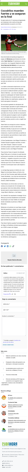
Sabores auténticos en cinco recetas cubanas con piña (15, 405)
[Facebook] (2, 246)
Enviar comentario (8, 344)
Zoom (10, 426)
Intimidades (11, 411)
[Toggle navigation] (26, 4)
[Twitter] (5, 246)
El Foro (10, 395)
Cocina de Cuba (12, 402)
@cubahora (6, 463)
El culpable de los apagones (15, 398)
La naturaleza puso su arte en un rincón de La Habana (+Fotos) (16, 430)
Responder (6, 294)
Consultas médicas (13, 418)
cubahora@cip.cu (8, 465)
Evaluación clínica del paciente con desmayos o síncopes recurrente (17, 421)
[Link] (13, 246)
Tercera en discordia (11, 374)
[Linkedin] (8, 246)
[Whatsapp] (11, 246)
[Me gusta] (12, 294)
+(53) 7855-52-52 (8, 461)
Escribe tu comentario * (8, 316)
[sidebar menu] (2, 4)
